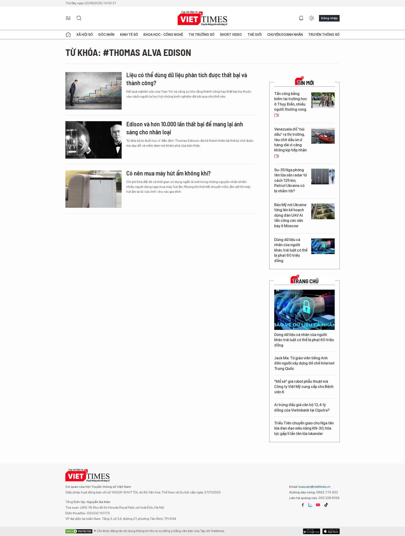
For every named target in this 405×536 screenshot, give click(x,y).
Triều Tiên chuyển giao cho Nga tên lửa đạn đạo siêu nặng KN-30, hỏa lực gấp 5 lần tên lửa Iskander (304, 428)
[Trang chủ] (68, 34)
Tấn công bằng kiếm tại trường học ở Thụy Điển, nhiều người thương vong (290, 101)
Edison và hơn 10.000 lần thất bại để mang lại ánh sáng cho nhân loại (184, 127)
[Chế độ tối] (311, 18)
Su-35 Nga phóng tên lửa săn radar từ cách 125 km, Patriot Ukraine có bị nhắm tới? (290, 180)
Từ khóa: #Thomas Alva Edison (128, 52)
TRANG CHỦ (306, 281)
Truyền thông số (324, 34)
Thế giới (255, 34)
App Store (311, 531)
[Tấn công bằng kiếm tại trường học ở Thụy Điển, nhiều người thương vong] (323, 100)
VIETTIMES (202, 18)
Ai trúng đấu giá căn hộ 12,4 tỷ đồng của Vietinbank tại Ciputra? (302, 407)
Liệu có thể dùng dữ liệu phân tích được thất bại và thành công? (186, 78)
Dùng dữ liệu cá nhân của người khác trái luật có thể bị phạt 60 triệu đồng (291, 250)
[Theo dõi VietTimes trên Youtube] (318, 505)
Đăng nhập (329, 18)
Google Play (331, 531)
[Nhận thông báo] (301, 18)
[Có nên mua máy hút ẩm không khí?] (93, 189)
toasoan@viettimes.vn (314, 487)
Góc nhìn (106, 34)
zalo (310, 505)
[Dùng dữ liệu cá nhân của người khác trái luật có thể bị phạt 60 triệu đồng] (323, 246)
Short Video (231, 34)
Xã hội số (84, 34)
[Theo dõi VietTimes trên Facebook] (303, 505)
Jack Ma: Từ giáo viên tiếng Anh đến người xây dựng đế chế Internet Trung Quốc (304, 363)
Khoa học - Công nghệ (163, 34)
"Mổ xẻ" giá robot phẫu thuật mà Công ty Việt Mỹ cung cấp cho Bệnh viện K (304, 386)
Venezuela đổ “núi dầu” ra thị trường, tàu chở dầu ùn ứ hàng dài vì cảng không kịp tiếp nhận (290, 140)
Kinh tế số (129, 34)
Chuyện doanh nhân (285, 34)
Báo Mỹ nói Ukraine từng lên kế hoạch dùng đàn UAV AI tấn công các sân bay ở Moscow (290, 215)
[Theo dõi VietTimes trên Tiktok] (326, 505)
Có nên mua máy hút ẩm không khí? (168, 173)
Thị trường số (201, 34)
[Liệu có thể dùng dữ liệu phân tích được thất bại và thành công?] (93, 90)
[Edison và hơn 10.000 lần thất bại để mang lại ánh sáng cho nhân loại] (93, 140)
